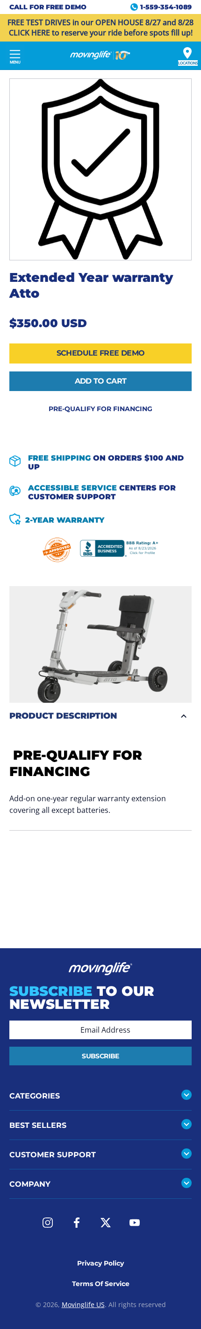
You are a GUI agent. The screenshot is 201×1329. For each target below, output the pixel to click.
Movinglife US (83, 1304)
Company (29, 1184)
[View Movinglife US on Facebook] (77, 1222)
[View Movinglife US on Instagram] (48, 1222)
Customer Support (52, 1154)
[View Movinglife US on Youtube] (134, 1222)
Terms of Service (100, 1284)
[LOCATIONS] (187, 53)
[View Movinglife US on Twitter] (105, 1222)
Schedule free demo (100, 353)
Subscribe (100, 1056)
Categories (34, 1095)
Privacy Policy (100, 1263)
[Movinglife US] (100, 56)
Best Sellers (37, 1125)
